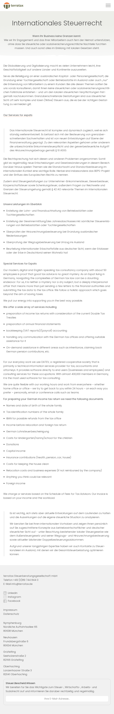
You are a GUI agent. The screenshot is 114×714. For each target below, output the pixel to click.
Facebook (14, 601)
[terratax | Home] (13, 5)
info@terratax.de (22, 584)
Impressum (10, 610)
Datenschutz (11, 614)
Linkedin (12, 593)
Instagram (14, 597)
